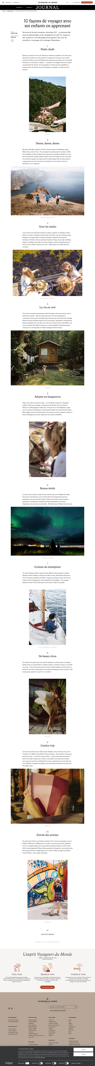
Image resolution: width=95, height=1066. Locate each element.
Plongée (50, 1035)
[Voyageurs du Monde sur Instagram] (9, 1008)
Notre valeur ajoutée (12, 1034)
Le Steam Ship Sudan (33, 1044)
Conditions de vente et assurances (36, 1035)
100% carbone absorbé (13, 1020)
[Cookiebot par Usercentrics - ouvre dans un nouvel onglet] (9, 1063)
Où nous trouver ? (12, 1029)
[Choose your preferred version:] (68, 2)
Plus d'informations (40, 1057)
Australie (71, 1025)
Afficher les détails (76, 1063)
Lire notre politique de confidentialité (58, 1010)
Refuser (83, 1054)
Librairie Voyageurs (33, 1020)
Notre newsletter (32, 1025)
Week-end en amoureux (54, 1025)
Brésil (70, 1032)
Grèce (70, 1033)
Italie (70, 1021)
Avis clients (31, 1032)
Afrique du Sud (72, 1026)
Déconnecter (51, 1033)
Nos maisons (31, 1041)
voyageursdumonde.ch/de (74, 1044)
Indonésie (71, 1028)
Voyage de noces (52, 1021)
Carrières (51, 1044)
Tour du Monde (52, 1032)
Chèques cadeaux (33, 1030)
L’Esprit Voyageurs (12, 1030)
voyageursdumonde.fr (73, 1041)
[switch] (41, 1063)
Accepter (83, 1049)
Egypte (70, 1023)
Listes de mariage (32, 1028)
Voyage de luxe (52, 1030)
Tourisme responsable (13, 1021)
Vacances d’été (52, 1026)
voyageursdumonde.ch (74, 1042)
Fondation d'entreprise (53, 1042)
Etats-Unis (71, 1030)
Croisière (51, 1028)
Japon (70, 1020)
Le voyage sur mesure (13, 1032)
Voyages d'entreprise (33, 1033)
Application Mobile (33, 1026)
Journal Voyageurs (33, 1021)
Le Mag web (31, 1023)
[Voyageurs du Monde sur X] (12, 1008)
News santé (31, 1037)
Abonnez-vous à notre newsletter (57, 1007)
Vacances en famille (53, 1023)
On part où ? (51, 1020)
